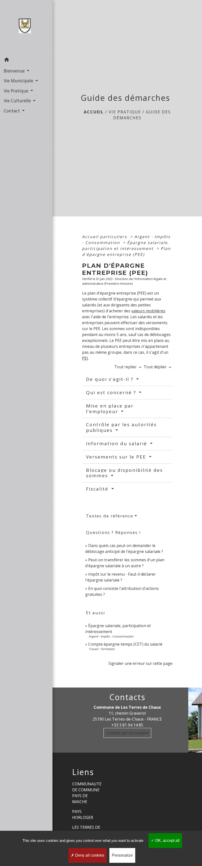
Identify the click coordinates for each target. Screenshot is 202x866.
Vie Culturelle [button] (18, 101)
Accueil (94, 112)
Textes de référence (109, 516)
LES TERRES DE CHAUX (86, 830)
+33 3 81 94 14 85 (127, 725)
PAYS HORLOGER (82, 814)
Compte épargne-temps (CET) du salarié (125, 644)
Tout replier (128, 367)
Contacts (127, 697)
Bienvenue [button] (15, 71)
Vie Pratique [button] (17, 91)
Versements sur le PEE (117, 457)
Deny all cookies (89, 855)
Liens (83, 772)
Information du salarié (117, 443)
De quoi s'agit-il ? (110, 379)
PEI (85, 358)
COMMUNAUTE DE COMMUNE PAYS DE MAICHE (86, 792)
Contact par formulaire (127, 733)
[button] (26, 60)
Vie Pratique (125, 112)
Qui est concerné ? (112, 392)
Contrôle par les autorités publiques (121, 427)
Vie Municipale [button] (19, 81)
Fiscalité (98, 489)
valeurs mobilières (148, 311)
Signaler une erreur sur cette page (140, 663)
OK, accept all (167, 840)
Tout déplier (158, 367)
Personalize (122, 855)
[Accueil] (26, 27)
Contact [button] (12, 111)
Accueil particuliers (105, 236)
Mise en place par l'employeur (110, 409)
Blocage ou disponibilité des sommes (124, 473)
